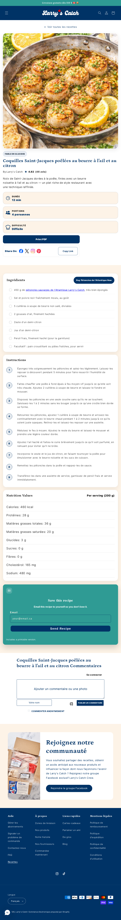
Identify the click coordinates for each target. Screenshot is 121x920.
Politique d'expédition (97, 835)
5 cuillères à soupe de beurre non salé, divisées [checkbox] (42, 306)
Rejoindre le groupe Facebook (69, 788)
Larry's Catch (22, 912)
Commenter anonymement (47, 711)
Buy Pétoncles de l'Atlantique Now (94, 280)
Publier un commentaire (90, 703)
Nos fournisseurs (44, 844)
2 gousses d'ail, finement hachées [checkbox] (34, 314)
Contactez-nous (17, 848)
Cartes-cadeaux (72, 823)
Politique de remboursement (99, 824)
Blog (65, 844)
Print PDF (41, 239)
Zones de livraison (45, 823)
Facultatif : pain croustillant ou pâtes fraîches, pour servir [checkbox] (49, 346)
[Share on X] (27, 251)
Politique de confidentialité (98, 846)
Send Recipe (60, 628)
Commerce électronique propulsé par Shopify (49, 912)
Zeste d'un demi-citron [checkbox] (27, 322)
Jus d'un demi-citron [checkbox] (26, 330)
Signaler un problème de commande (15, 837)
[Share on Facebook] (21, 251)
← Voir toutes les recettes (60, 26)
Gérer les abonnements (15, 824)
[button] (6, 13)
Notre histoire (42, 837)
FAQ (10, 855)
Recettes (13, 862)
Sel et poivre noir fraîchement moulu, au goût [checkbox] (41, 297)
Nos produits (42, 830)
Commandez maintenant (42, 853)
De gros (67, 837)
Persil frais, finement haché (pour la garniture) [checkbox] (42, 338)
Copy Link (68, 251)
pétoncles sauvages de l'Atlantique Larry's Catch (55, 289)
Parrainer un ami (71, 830)
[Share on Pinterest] (39, 251)
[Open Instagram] (33, 251)
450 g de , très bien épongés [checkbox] (61, 289)
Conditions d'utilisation (96, 857)
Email (14, 612)
